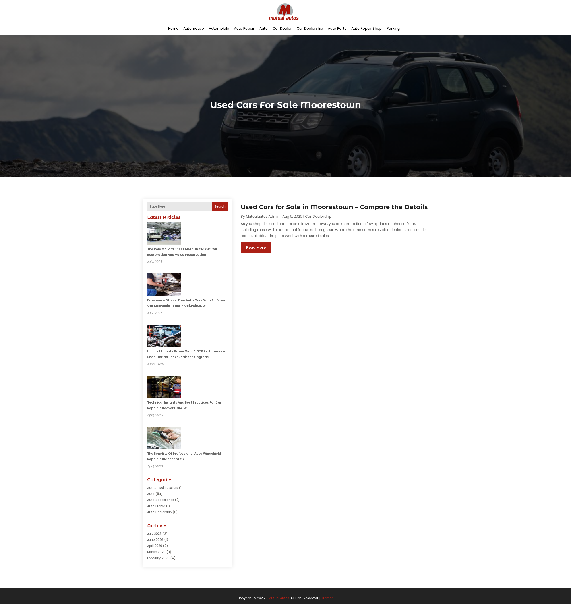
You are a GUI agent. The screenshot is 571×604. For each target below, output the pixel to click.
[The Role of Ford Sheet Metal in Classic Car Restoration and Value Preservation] (164, 234)
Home (173, 28)
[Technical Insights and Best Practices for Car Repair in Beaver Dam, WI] (164, 387)
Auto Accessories (160, 500)
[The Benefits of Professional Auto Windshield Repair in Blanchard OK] (164, 438)
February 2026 (158, 558)
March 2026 (156, 552)
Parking (393, 28)
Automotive (193, 28)
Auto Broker (156, 506)
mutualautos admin (262, 216)
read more (256, 247)
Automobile (219, 28)
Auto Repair (244, 28)
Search (220, 206)
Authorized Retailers (162, 487)
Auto (263, 28)
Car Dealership (310, 28)
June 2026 (155, 539)
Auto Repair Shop (366, 28)
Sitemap (327, 598)
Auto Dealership (159, 512)
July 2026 (154, 533)
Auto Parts (337, 28)
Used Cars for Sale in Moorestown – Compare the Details (334, 207)
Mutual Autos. (279, 598)
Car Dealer (282, 28)
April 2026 (154, 546)
